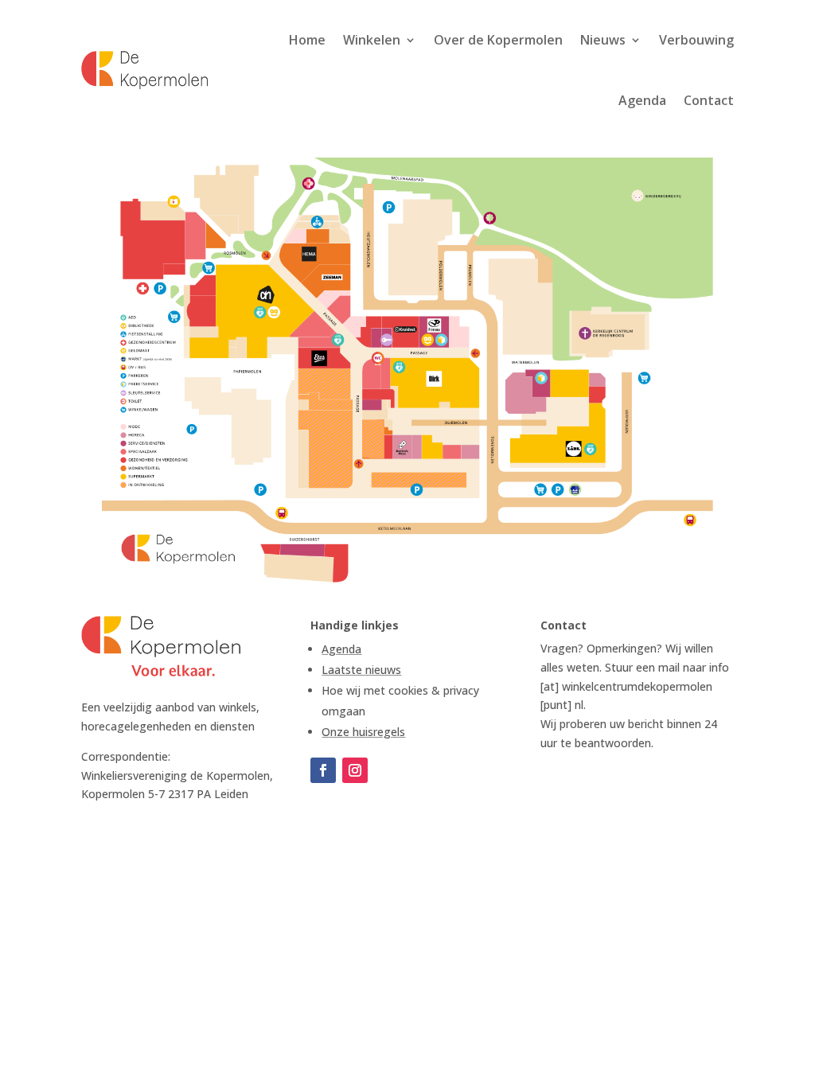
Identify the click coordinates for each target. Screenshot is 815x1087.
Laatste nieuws (361, 669)
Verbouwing (696, 40)
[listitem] (559, 433)
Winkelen (371, 40)
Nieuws (603, 40)
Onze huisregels (363, 731)
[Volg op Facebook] (323, 770)
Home (307, 40)
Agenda (642, 100)
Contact (709, 100)
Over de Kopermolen (498, 40)
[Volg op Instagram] (355, 770)
